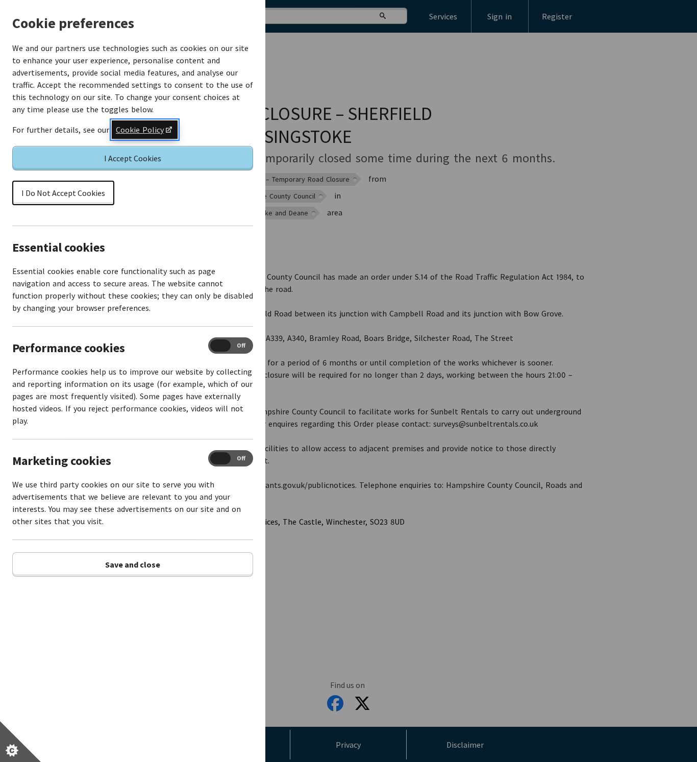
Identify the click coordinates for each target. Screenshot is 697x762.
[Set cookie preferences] (20, 741)
